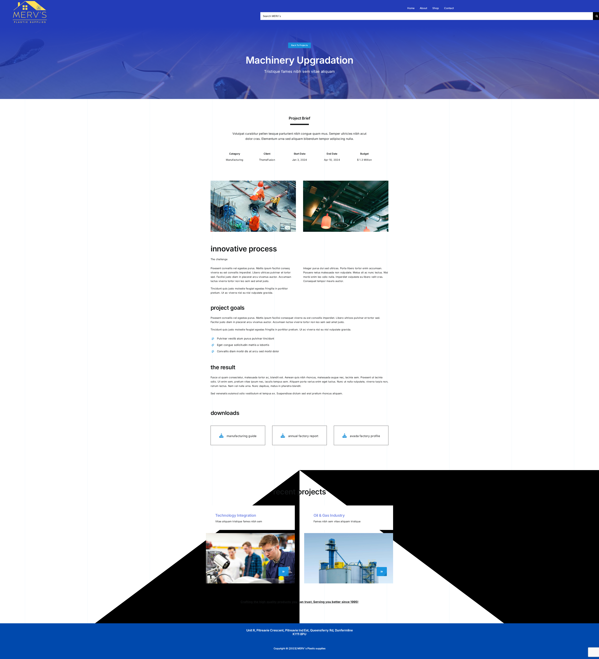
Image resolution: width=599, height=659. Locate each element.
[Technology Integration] (250, 534)
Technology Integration (235, 515)
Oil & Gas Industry (329, 515)
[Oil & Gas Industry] (348, 534)
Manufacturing (234, 159)
